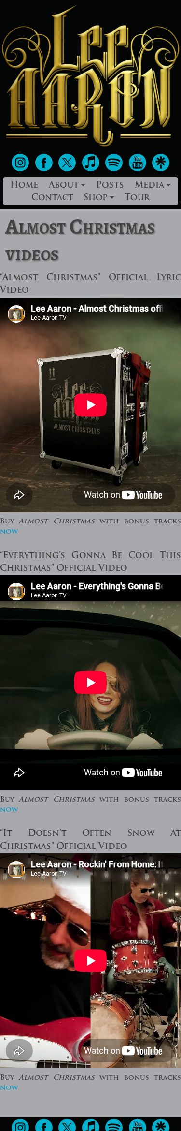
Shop (95, 198)
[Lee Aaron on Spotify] (115, 169)
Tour (137, 198)
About (64, 185)
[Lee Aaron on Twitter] (68, 169)
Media (149, 185)
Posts (110, 185)
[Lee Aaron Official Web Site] (90, 146)
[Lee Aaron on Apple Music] (92, 169)
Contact (52, 198)
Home (24, 185)
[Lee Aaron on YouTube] (139, 169)
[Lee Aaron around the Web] (160, 169)
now (9, 532)
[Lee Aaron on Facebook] (45, 169)
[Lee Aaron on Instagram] (21, 169)
